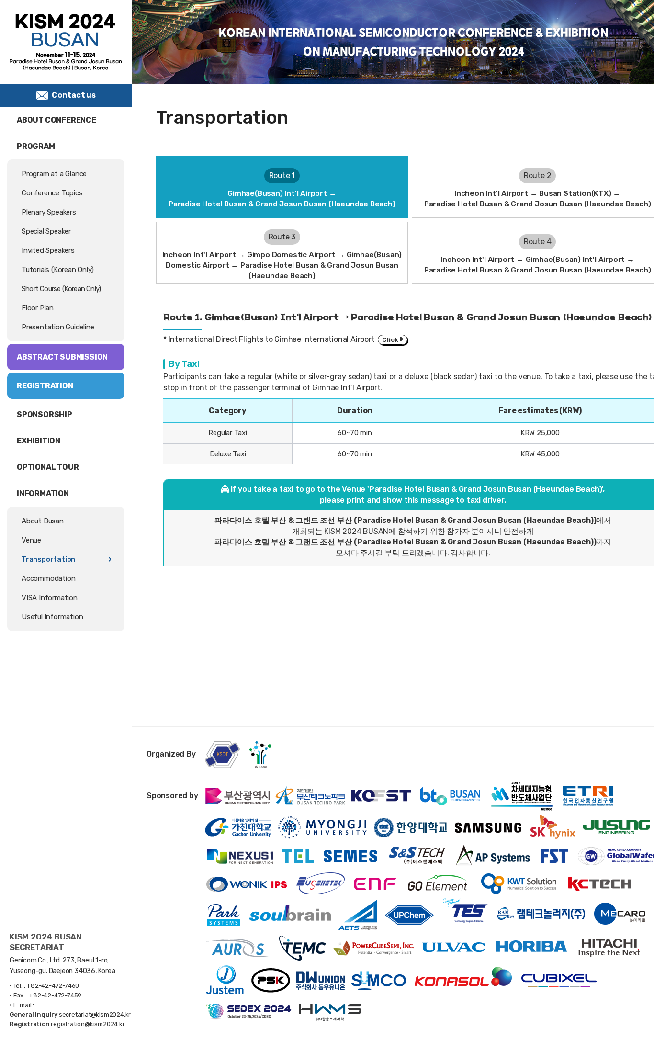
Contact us (74, 95)
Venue (31, 540)
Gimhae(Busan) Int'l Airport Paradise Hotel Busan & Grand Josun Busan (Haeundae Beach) (282, 189)
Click (390, 339)
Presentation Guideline (58, 327)
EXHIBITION (38, 440)
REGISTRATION (45, 385)
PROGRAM (36, 146)
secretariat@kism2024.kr (95, 1014)
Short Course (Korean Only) (61, 288)
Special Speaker (46, 231)
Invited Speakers (48, 250)
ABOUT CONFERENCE (56, 119)
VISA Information (50, 597)
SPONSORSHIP (44, 414)
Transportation (48, 559)
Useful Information (52, 616)
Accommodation (48, 578)
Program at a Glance (54, 174)
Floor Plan (38, 308)
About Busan (43, 521)
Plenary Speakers (49, 212)
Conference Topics (52, 193)
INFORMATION (43, 493)
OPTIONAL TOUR (48, 467)
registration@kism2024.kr (87, 1024)
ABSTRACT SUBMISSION (62, 357)
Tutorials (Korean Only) (57, 269)
